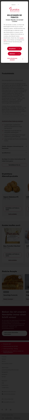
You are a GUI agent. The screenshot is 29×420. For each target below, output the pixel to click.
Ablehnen (12, 53)
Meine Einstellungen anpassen (12, 58)
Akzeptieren (12, 48)
